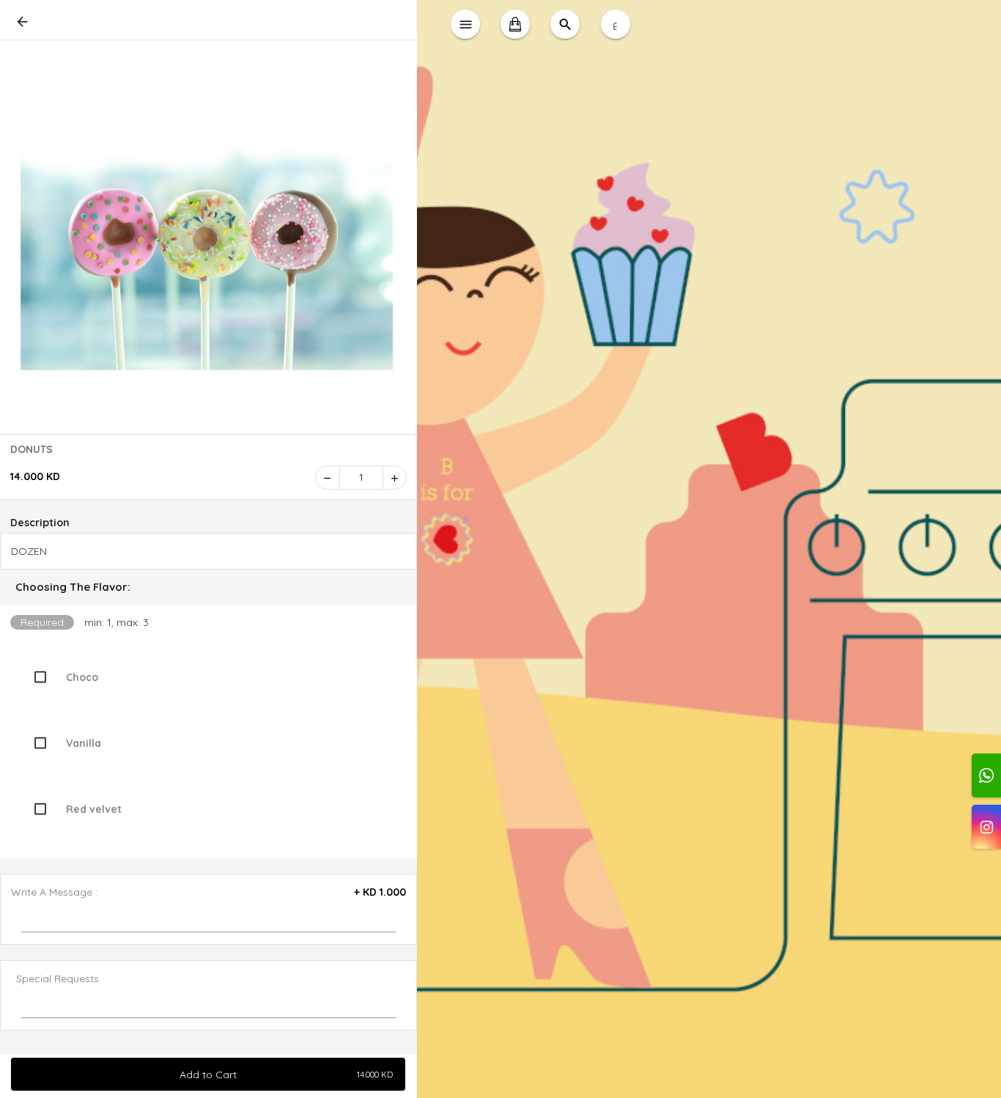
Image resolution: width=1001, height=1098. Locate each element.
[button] (208, 587)
